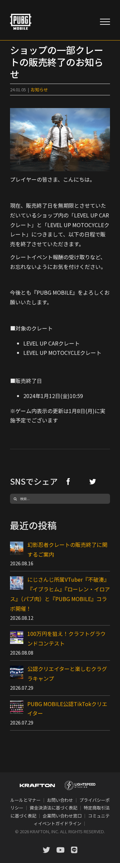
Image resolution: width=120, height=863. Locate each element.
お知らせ (39, 89)
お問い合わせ (60, 800)
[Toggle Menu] (105, 22)
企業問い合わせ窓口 (62, 815)
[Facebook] (68, 481)
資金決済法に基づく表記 (53, 807)
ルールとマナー (25, 800)
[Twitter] (92, 481)
